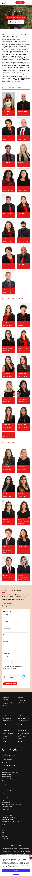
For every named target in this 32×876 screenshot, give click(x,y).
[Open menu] (28, 2)
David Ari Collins (22, 111)
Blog (3, 832)
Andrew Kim (21, 322)
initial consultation (15, 81)
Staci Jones (6, 434)
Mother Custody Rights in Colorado (11, 804)
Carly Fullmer (6, 494)
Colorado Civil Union (7, 783)
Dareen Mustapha (7, 519)
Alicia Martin (6, 466)
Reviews (4, 830)
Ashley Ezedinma (22, 466)
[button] (29, 856)
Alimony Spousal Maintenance (10, 772)
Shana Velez (6, 264)
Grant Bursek (6, 162)
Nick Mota (5, 575)
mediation (7, 58)
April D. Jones (6, 111)
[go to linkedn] (9, 765)
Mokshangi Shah (22, 399)
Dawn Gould (6, 137)
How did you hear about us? (11, 660)
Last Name (6, 621)
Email (4, 635)
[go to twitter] (4, 765)
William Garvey (7, 290)
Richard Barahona (23, 239)
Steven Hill (21, 264)
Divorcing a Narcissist (7, 787)
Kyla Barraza (6, 373)
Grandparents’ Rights (7, 806)
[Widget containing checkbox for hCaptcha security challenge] (15, 677)
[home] (4, 3)
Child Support (5, 794)
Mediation (4, 781)
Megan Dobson (22, 546)
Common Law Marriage (8, 779)
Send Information (10, 684)
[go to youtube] (14, 765)
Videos (3, 834)
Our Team (4, 828)
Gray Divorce (5, 785)
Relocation (5, 796)
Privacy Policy (16, 874)
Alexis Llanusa (7, 322)
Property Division (6, 774)
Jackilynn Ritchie (7, 348)
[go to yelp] (12, 765)
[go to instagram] (7, 765)
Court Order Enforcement (9, 817)
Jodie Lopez (21, 519)
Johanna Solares (22, 348)
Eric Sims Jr (21, 137)
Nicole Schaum (7, 239)
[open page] (8, 101)
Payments (4, 836)
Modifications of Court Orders (10, 813)
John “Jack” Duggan (8, 213)
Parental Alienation (7, 798)
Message (5, 641)
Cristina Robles (22, 494)
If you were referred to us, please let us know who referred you (14, 667)
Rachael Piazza (22, 424)
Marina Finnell (7, 399)
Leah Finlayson (22, 213)
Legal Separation (6, 776)
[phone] (3, 710)
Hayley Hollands (22, 162)
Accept (16, 870)
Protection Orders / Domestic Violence (12, 821)
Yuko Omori (21, 575)
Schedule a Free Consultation (16, 17)
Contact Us (5, 838)
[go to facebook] (2, 765)
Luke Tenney (6, 546)
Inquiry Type (6, 653)
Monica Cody (6, 424)
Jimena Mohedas (22, 188)
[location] (5, 710)
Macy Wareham (22, 373)
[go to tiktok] (16, 765)
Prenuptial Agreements (8, 819)
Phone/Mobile (7, 628)
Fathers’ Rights (6, 802)
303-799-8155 (20, 2)
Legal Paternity (6, 800)
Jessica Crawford (7, 188)
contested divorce (12, 59)
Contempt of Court (7, 815)
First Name (6, 614)
